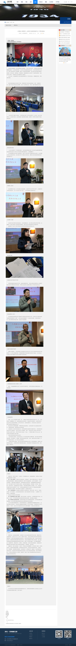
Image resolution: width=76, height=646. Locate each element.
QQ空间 (7, 612)
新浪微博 (7, 613)
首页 (17, 1)
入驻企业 (40, 1)
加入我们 (51, 1)
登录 (71, 1)
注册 (68, 1)
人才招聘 (43, 636)
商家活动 (15, 25)
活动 (35, 1)
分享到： (7, 611)
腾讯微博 (7, 614)
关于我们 (57, 1)
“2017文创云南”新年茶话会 (10, 620)
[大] (43, 33)
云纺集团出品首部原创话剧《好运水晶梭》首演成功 (13, 623)
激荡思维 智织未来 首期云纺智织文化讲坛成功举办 (67, 39)
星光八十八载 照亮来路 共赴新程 (65, 33)
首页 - (11, 22)
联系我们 (43, 631)
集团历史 (30, 638)
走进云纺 (31, 631)
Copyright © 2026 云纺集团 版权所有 (10, 644)
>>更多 (70, 45)
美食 (26, 1)
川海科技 (70, 644)
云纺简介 (30, 633)
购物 (22, 1)
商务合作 (43, 633)
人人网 (7, 615)
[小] (40, 33)
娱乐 (31, 1)
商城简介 (30, 636)
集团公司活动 (8, 25)
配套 (46, 1)
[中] (42, 33)
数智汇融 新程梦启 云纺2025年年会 (65, 35)
